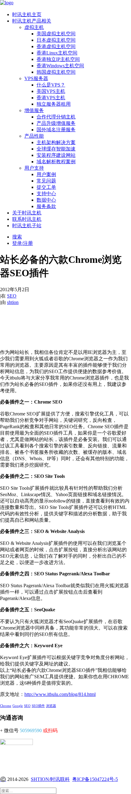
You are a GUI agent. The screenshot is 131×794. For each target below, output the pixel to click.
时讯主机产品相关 (31, 20)
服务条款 (46, 206)
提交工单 (46, 187)
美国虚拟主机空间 (56, 33)
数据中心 (46, 200)
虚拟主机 (34, 27)
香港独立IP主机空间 (58, 59)
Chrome (5, 706)
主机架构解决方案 (56, 142)
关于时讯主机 (26, 212)
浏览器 (51, 706)
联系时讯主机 (26, 219)
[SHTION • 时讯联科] (65, 3)
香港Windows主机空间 (60, 65)
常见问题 (46, 180)
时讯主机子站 (26, 225)
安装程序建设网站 (56, 155)
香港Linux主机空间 (57, 52)
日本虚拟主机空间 (56, 40)
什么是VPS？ (51, 84)
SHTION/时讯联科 (50, 779)
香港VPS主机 (51, 97)
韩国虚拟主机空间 (56, 72)
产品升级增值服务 (56, 123)
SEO (11, 295)
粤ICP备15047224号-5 (95, 779)
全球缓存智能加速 (56, 148)
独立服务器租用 (54, 104)
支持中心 (46, 193)
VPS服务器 (36, 78)
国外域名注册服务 (56, 129)
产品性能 (34, 136)
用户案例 (46, 174)
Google (17, 706)
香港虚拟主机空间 (56, 46)
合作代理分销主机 (56, 116)
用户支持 (34, 168)
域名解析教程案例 (56, 161)
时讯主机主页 (26, 14)
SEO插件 (38, 706)
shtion (13, 302)
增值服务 (34, 110)
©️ (3, 779)
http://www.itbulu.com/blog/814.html (60, 694)
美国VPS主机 (51, 91)
